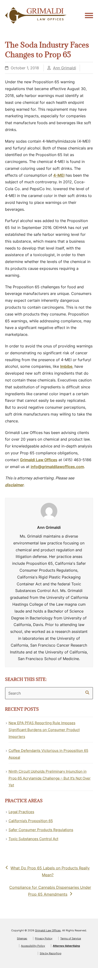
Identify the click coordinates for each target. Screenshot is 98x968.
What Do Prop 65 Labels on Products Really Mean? (50, 871)
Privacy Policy (43, 938)
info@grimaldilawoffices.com (57, 466)
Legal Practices (21, 812)
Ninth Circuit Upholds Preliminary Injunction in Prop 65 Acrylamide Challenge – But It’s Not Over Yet (50, 778)
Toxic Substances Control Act (33, 839)
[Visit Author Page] (49, 510)
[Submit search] (87, 692)
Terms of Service (70, 938)
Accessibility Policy (33, 945)
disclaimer (14, 484)
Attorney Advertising (66, 945)
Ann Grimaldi (64, 68)
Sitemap (22, 938)
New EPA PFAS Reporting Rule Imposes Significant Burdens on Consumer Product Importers (44, 730)
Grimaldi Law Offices (38, 459)
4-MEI (58, 175)
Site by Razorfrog (50, 953)
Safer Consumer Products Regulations (41, 830)
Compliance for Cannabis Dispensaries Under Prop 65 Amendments (50, 891)
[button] (89, 15)
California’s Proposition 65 (31, 821)
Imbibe (66, 366)
